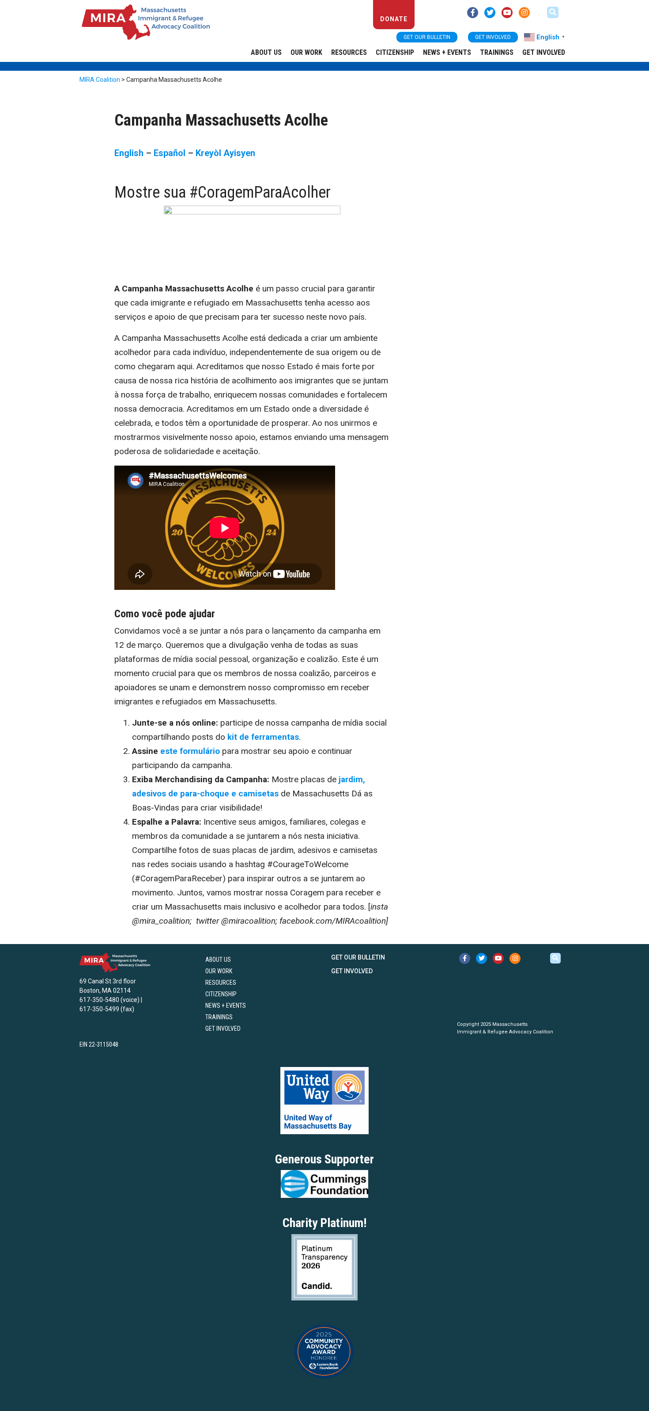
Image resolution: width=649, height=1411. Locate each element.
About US (266, 52)
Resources (349, 52)
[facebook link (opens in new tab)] (472, 12)
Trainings (496, 52)
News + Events (447, 52)
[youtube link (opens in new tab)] (507, 12)
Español (169, 153)
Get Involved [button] (493, 37)
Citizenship (395, 52)
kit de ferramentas (263, 737)
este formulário (190, 751)
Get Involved (543, 52)
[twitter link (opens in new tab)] (489, 12)
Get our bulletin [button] (427, 37)
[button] (552, 12)
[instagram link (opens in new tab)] (524, 12)
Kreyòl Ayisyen (225, 153)
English (128, 153)
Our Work (306, 52)
